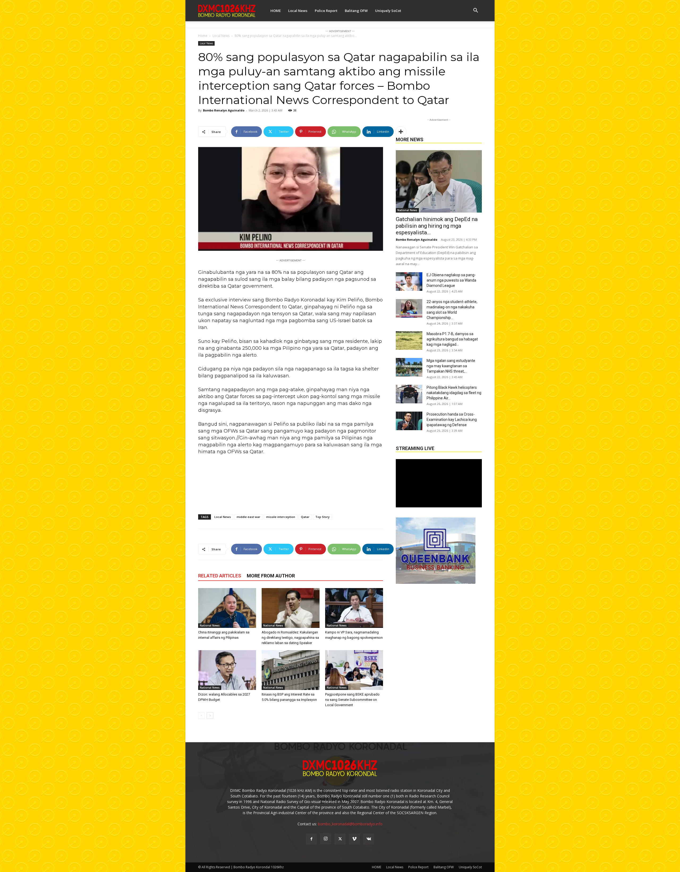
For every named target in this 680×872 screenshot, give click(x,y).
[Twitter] (340, 839)
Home (202, 35)
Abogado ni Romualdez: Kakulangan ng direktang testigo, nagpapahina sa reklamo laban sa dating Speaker (290, 637)
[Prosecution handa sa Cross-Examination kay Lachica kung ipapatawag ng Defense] (409, 421)
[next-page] (210, 715)
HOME (275, 10)
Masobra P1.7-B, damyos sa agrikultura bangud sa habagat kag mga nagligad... (452, 339)
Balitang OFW (356, 10)
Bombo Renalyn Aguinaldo (223, 110)
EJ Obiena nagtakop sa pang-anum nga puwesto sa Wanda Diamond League (451, 280)
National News (210, 625)
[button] (475, 11)
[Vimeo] (354, 839)
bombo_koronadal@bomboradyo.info (350, 823)
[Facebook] (311, 839)
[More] (400, 131)
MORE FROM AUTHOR (271, 576)
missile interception (280, 517)
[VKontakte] (368, 839)
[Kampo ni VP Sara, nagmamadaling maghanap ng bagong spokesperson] (354, 608)
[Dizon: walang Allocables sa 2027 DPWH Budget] (227, 670)
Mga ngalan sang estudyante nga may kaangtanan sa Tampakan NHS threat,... (451, 366)
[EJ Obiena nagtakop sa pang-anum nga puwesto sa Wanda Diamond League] (409, 281)
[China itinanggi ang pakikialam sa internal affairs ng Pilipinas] (227, 608)
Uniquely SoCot (388, 10)
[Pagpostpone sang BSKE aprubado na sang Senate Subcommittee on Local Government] (354, 670)
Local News (297, 10)
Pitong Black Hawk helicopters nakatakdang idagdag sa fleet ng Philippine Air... (454, 392)
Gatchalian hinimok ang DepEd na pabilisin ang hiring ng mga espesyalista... (437, 226)
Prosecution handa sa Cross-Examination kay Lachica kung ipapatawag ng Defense (452, 419)
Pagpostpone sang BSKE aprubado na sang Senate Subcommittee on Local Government (352, 699)
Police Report (326, 10)
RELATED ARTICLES (219, 576)
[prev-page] (201, 715)
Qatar (305, 517)
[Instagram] (325, 839)
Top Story (322, 517)
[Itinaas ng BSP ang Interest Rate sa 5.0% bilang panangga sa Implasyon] (291, 670)
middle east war (248, 517)
